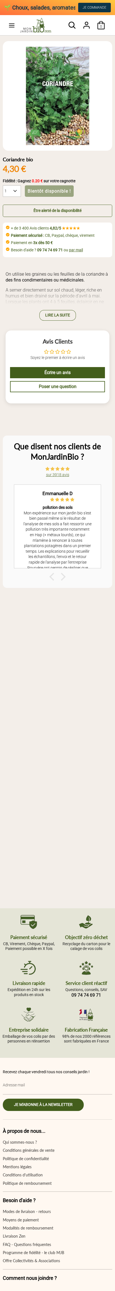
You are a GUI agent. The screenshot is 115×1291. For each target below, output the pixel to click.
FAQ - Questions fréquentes (27, 1244)
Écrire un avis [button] (57, 372)
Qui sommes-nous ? (20, 1142)
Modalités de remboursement (28, 1228)
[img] (57, 469)
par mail (76, 250)
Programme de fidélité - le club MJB (33, 1252)
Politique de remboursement (27, 1183)
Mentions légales (17, 1166)
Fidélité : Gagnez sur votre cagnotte (39, 181)
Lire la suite (57, 315)
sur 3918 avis (57, 474)
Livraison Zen (14, 1236)
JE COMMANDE (94, 8)
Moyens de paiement (21, 1219)
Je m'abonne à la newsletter (43, 1104)
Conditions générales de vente (28, 1150)
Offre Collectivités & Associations (31, 1260)
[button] (57, 211)
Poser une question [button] (57, 386)
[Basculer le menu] (11, 25)
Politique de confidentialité (26, 1158)
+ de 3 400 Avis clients (45, 228)
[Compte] (86, 22)
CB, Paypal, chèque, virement (53, 235)
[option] (57, 96)
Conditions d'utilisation (23, 1174)
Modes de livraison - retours (27, 1211)
